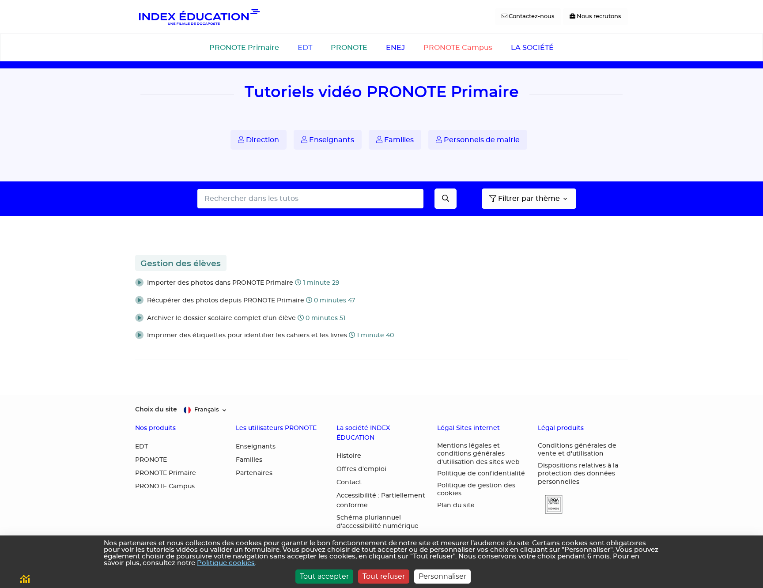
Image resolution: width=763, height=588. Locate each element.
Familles (398, 139)
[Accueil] (198, 17)
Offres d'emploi (361, 469)
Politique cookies (226, 563)
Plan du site (456, 505)
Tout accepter (324, 576)
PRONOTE (349, 47)
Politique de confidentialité (481, 474)
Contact (349, 482)
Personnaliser (442, 576)
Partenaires (254, 473)
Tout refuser (384, 576)
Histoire (348, 456)
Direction (261, 139)
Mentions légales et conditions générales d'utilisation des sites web (478, 454)
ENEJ (395, 47)
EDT (305, 47)
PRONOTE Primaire (244, 47)
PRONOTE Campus (457, 47)
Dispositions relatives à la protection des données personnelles (578, 474)
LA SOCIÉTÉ (532, 47)
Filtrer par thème (529, 198)
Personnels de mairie (481, 139)
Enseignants (330, 139)
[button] (381, 283)
